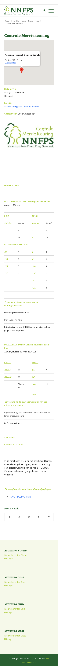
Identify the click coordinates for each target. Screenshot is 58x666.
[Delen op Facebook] (9, 517)
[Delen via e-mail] (49, 517)
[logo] (24, 11)
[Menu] (50, 11)
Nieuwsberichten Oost (15, 582)
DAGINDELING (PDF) (20, 496)
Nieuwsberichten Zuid (14, 608)
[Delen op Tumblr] (39, 517)
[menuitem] (43, 11)
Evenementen (10, 63)
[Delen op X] (19, 517)
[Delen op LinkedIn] (29, 517)
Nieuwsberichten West (15, 635)
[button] (21, 70)
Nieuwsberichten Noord (15, 555)
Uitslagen (8, 558)
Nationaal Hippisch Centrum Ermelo (21, 106)
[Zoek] (43, 11)
